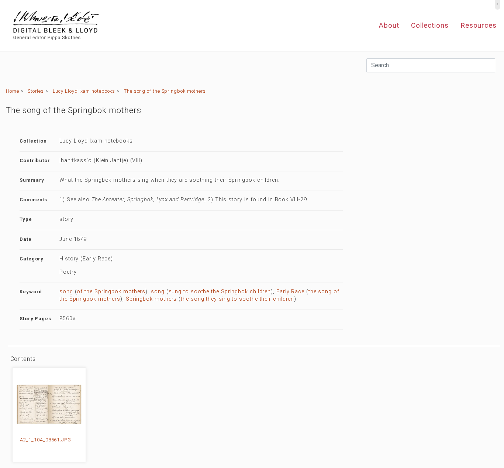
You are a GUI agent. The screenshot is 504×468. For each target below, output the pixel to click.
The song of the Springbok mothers (165, 91)
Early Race (290, 291)
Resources (478, 25)
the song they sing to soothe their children (237, 299)
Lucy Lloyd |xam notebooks (84, 91)
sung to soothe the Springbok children (220, 291)
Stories (36, 91)
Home (12, 91)
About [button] (389, 25)
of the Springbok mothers (111, 291)
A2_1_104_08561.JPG (45, 440)
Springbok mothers (151, 299)
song (66, 291)
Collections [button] (430, 25)
